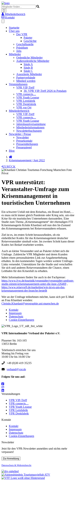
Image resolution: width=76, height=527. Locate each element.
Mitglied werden (25, 80)
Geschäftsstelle (25, 44)
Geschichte (30, 40)
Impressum (15, 313)
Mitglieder (15, 54)
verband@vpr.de (16, 369)
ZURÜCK (9, 166)
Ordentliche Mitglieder (29, 57)
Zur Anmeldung (11, 458)
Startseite (14, 27)
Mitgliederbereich (19, 110)
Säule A (28, 64)
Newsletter (22, 137)
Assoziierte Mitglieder (29, 74)
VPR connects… (26, 94)
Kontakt (13, 309)
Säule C (28, 70)
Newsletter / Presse (20, 134)
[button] (13, 14)
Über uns (14, 31)
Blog (12, 150)
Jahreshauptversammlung (31, 124)
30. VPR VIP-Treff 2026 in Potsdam (45, 90)
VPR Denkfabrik (26, 104)
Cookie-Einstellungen (21, 319)
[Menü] (2, 21)
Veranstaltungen (18, 84)
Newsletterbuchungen (29, 130)
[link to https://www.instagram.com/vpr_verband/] (2, 387)
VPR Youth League (27, 97)
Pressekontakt (24, 140)
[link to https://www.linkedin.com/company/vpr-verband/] (2, 390)
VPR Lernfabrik (25, 100)
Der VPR (21, 34)
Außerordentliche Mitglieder (32, 60)
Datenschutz (16, 316)
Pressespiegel (24, 147)
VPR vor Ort (23, 107)
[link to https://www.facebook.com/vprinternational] (2, 383)
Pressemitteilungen (27, 144)
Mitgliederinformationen (30, 127)
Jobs (18, 50)
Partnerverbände (25, 77)
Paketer (28, 37)
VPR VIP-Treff (25, 87)
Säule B (28, 67)
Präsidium (22, 47)
